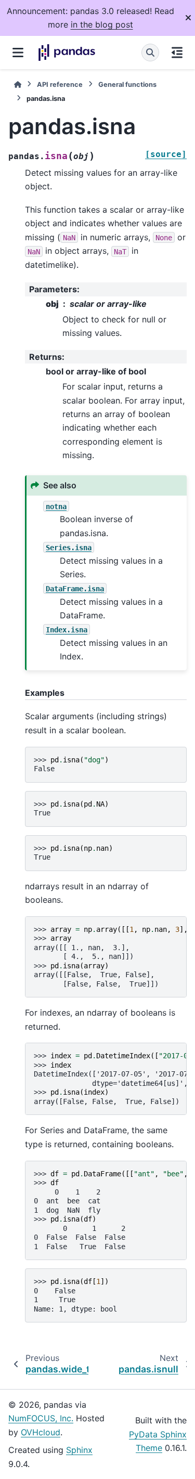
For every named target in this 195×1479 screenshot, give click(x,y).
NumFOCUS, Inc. (40, 1418)
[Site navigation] (18, 52)
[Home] (17, 84)
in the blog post (102, 24)
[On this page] (177, 52)
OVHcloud (40, 1432)
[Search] (150, 52)
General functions (127, 84)
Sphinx (79, 1450)
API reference (60, 84)
